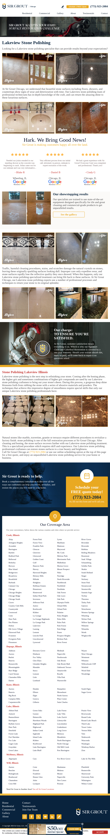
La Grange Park (39, 622)
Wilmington (86, 780)
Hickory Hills (38, 576)
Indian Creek (38, 730)
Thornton (85, 599)
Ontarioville (61, 671)
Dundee (36, 689)
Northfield (61, 586)
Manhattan (61, 767)
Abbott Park (13, 710)
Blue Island (13, 569)
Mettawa (60, 734)
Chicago (12, 589)
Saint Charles (62, 702)
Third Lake (85, 724)
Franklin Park (38, 546)
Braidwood (13, 777)
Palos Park (61, 622)
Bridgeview (13, 573)
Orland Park (62, 609)
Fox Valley (37, 657)
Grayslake (12, 747)
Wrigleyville (86, 636)
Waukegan (85, 744)
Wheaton (84, 661)
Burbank (12, 582)
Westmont (85, 657)
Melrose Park (62, 556)
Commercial (44, 13)
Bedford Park (14, 556)
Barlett (11, 657)
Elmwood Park (14, 632)
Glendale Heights (39, 664)
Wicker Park (86, 619)
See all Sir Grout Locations (43, 789)
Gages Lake (13, 744)
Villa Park (61, 677)
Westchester (86, 609)
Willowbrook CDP (88, 664)
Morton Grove (62, 566)
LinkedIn (52, 816)
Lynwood (36, 642)
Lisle (35, 677)
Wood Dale (85, 671)
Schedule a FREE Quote (77, 7)
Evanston (12, 636)
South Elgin (86, 689)
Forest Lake (13, 734)
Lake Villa (61, 714)
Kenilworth (37, 609)
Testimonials (88, 13)
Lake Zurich (62, 717)
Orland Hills (62, 606)
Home (5, 802)
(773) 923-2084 (99, 6)
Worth (83, 632)
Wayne (84, 651)
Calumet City (14, 586)
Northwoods (62, 657)
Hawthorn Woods (40, 720)
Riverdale (85, 543)
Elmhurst (36, 654)
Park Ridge (61, 629)
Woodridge (85, 674)
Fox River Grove (63, 759)
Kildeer (36, 612)
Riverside (85, 546)
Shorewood (85, 774)
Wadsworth (85, 737)
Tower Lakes (86, 727)
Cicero (11, 602)
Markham (61, 543)
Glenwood (37, 556)
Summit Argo (86, 592)
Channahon (13, 780)
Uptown (84, 606)
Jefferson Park (38, 602)
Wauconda (85, 740)
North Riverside (63, 579)
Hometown (37, 589)
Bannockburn (14, 717)
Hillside (36, 579)
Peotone (60, 784)
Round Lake (86, 717)
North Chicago (63, 744)
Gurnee (36, 714)
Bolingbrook (13, 774)
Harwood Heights (40, 573)
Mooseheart (61, 692)
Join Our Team (30, 809)
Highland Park (38, 724)
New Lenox (61, 780)
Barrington (13, 549)
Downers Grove (39, 651)
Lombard (36, 680)
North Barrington (64, 740)
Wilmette (85, 626)
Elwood (36, 770)
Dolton (11, 626)
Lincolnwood (38, 639)
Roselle (60, 674)
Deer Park (12, 619)
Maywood (61, 549)
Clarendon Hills (15, 677)
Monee (60, 774)
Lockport (36, 784)
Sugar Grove (86, 692)
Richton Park (62, 639)
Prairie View (86, 710)
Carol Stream (14, 674)
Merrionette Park (63, 559)
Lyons (59, 539)
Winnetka (85, 629)
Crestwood (13, 612)
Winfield (84, 667)
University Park (87, 777)
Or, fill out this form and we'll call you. (87, 501)
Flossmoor (13, 642)
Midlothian (61, 563)
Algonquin (13, 759)
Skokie (84, 569)
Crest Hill (12, 784)
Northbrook (61, 582)
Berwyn (12, 566)
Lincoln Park (38, 636)
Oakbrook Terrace (64, 667)
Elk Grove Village (16, 629)
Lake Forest (61, 710)
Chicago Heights (15, 592)
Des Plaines (13, 622)
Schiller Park (86, 566)
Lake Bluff (37, 750)
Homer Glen (38, 777)
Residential (27, 13)
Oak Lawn (61, 596)
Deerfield (12, 730)
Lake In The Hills (88, 759)
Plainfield (85, 767)
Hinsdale (36, 667)
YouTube (45, 816)
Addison (12, 651)
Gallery (60, 13)
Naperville (61, 654)
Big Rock (12, 695)
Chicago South (14, 599)
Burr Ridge (13, 671)
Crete (11, 616)
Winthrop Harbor (88, 747)
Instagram (24, 816)
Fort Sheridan (14, 737)
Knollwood (37, 744)
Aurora (11, 654)
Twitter (38, 816)
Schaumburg (86, 563)
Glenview (36, 553)
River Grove (86, 539)
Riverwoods (86, 714)
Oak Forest (61, 592)
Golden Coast (38, 559)
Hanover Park (38, 566)
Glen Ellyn (37, 661)
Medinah (60, 651)
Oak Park (60, 599)
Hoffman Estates (39, 586)
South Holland (87, 573)
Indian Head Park (40, 596)
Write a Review (62, 7)
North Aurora (62, 695)
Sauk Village (86, 559)
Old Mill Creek (63, 747)
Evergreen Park (15, 639)
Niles (59, 573)
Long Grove (62, 730)
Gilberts (36, 702)
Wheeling (85, 616)
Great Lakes (13, 750)
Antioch (12, 714)
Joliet (35, 780)
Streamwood (86, 586)
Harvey (36, 569)
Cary (35, 759)
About (73, 13)
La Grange (37, 616)
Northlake (61, 589)
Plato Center (62, 699)
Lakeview (36, 626)
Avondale (12, 546)
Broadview (13, 576)
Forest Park (37, 539)
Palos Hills (61, 619)
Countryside (13, 609)
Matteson (60, 546)
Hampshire (61, 689)
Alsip (11, 539)
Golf (34, 563)
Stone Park (85, 582)
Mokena (60, 770)
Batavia (12, 661)
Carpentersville (14, 702)
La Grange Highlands (41, 619)
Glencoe (36, 549)
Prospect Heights (63, 636)
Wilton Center (86, 784)
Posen (59, 632)
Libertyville (61, 720)
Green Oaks (37, 710)
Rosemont (85, 556)
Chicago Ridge (14, 596)
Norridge (60, 576)
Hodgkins (36, 582)
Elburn (35, 692)
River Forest (62, 642)
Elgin (35, 695)
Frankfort (36, 774)
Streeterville (86, 589)
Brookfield (13, 579)
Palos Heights (62, 616)
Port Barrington (63, 750)
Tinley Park (85, 602)
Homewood (37, 592)
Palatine (60, 612)
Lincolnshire (62, 724)
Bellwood (12, 559)
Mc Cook (60, 553)
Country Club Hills (16, 606)
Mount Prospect (63, 569)
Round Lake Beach (88, 720)
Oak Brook (61, 661)
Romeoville (85, 770)
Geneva (36, 699)
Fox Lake (12, 740)
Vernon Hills (86, 730)
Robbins (84, 549)
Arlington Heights (16, 543)
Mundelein (61, 737)
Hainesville (37, 717)
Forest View (37, 543)
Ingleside (36, 734)
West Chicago (86, 654)
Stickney (84, 579)
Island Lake (37, 737)
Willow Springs (87, 622)
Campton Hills (14, 699)
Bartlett (11, 553)
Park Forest (61, 626)
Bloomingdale (14, 667)
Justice (35, 606)
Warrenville (61, 680)
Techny (84, 596)
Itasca (35, 671)
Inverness (36, 599)
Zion (83, 750)
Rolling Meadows (88, 553)
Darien (11, 680)
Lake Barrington (39, 747)
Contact (104, 13)
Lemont (36, 632)
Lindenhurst (61, 727)
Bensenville (13, 664)
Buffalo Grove (14, 724)
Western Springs (87, 612)
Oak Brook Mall (63, 664)
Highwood (37, 727)
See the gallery (69, 214)
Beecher (12, 770)
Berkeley (12, 563)
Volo (83, 734)
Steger (83, 576)
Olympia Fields (63, 602)
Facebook (31, 816)
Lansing (36, 629)
